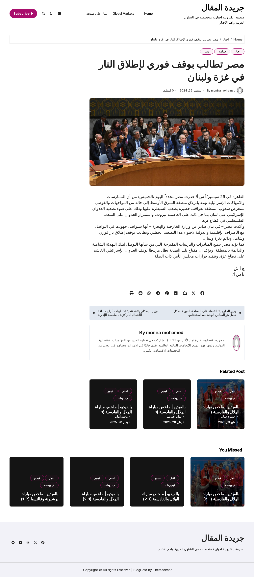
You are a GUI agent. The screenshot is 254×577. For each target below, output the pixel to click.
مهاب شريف (174, 416)
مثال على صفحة (97, 13)
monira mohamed (165, 332)
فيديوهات (230, 398)
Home (148, 13)
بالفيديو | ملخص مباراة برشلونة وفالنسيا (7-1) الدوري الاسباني (40, 499)
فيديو (218, 391)
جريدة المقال (223, 7)
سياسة (222, 51)
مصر (206, 51)
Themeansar (162, 570)
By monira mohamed (221, 90)
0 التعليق (168, 90)
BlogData (140, 570)
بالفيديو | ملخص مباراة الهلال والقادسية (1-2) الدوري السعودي (221, 412)
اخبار (237, 51)
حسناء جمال (228, 416)
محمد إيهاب (121, 416)
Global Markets (123, 13)
